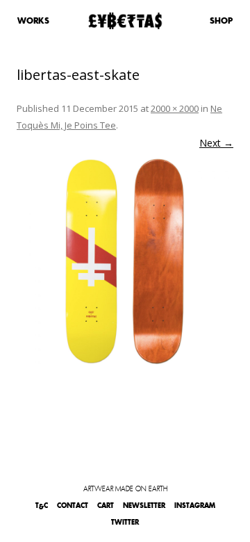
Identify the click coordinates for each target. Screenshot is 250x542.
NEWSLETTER (144, 505)
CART (105, 505)
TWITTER (125, 522)
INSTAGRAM (194, 505)
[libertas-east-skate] (125, 261)
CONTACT (72, 505)
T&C (41, 505)
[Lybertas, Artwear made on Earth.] (125, 21)
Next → (216, 142)
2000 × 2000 (175, 108)
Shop (221, 20)
